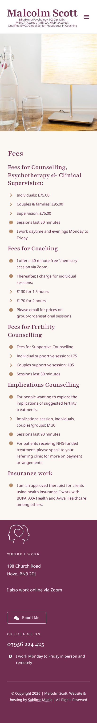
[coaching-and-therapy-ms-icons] (19, 524)
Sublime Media (40, 699)
